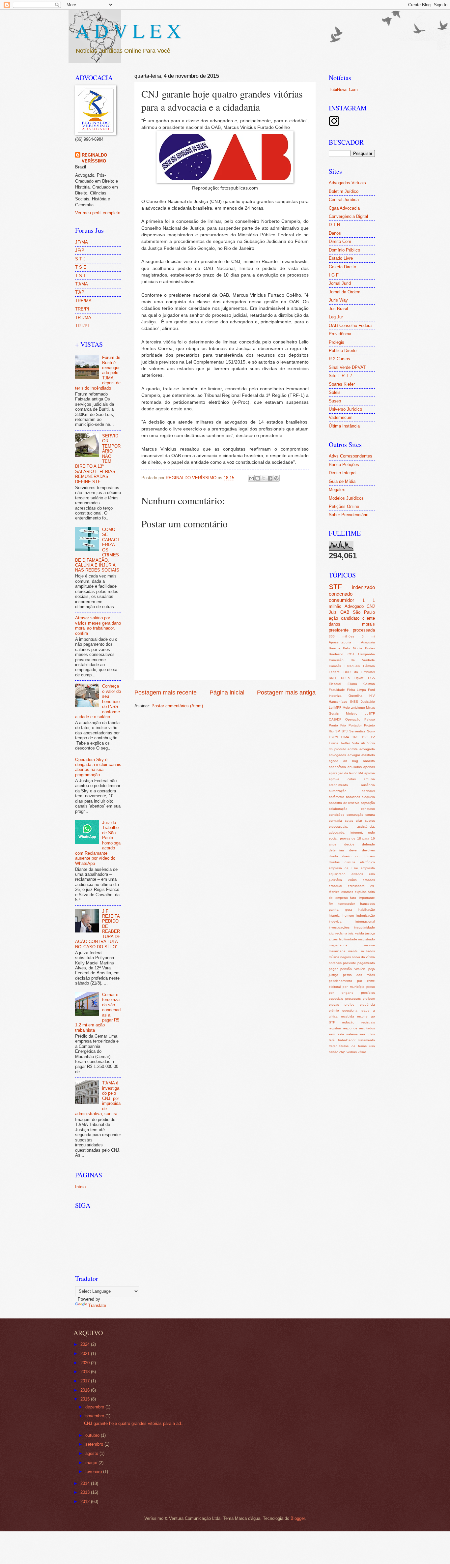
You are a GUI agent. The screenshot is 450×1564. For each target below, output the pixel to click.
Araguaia (368, 642)
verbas (352, 1052)
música (334, 957)
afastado (368, 755)
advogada (367, 749)
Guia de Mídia (342, 481)
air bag (350, 761)
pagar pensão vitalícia (347, 969)
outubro (93, 1435)
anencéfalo (337, 767)
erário (352, 880)
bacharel (368, 791)
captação (368, 803)
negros (345, 957)
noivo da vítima (363, 957)
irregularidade (364, 927)
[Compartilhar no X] (264, 478)
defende (368, 844)
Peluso (369, 719)
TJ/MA (81, 283)
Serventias (357, 731)
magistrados (338, 945)
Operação (352, 719)
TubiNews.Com (343, 89)
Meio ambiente (354, 707)
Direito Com (340, 241)
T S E (80, 267)
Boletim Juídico (343, 191)
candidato (350, 618)
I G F (334, 275)
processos (353, 998)
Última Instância (344, 426)
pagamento (366, 963)
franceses (367, 903)
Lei (331, 707)
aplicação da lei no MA (346, 773)
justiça (370, 933)
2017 (85, 1380)
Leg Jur (336, 316)
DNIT (332, 678)
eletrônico (367, 862)
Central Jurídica (344, 199)
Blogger (298, 1518)
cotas (349, 820)
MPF (337, 707)
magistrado (366, 939)
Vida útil (358, 743)
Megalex (337, 489)
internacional (365, 921)
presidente (339, 630)
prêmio (334, 1010)
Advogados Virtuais (347, 182)
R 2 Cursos (339, 358)
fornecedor (346, 903)
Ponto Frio (337, 725)
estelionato (356, 886)
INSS (354, 701)
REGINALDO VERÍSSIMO (94, 158)
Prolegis (336, 342)
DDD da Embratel (359, 672)
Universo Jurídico (345, 409)
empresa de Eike (343, 868)
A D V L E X (128, 30)
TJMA (345, 737)
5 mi (368, 636)
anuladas (355, 767)
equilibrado (337, 874)
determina (336, 850)
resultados (367, 1028)
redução (348, 1022)
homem (348, 915)
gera (348, 909)
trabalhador (346, 1040)
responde (350, 1028)
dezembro (95, 1406)
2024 (85, 1344)
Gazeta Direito (342, 266)
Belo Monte (352, 648)
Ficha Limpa (356, 690)
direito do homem (358, 856)
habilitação (366, 909)
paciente (349, 963)
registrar (335, 1028)
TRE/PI (82, 309)
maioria (369, 945)
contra (370, 814)
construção (355, 814)
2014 (85, 1483)
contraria (335, 820)
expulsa (361, 892)
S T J (80, 258)
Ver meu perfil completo (97, 212)
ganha (334, 909)
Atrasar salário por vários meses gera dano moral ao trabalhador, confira (98, 625)
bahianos (353, 797)
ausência (368, 785)
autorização (338, 791)
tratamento (366, 1040)
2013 (85, 1492)
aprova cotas (342, 779)
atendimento (338, 785)
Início (80, 1186)
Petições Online (344, 506)
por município (353, 987)
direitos (334, 862)
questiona (349, 1010)
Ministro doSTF (360, 713)
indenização (365, 915)
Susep (335, 400)
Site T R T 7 (340, 375)
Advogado (354, 606)
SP (337, 731)
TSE (364, 737)
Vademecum (340, 417)
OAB (345, 612)
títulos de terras (353, 1046)
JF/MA (81, 242)
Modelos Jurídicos (346, 498)
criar (359, 820)
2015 (85, 1399)
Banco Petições (344, 464)
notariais (335, 963)
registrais (368, 1022)
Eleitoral (335, 684)
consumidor (341, 600)
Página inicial (227, 692)
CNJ (371, 606)
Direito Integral (342, 472)
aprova (369, 773)
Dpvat (358, 678)
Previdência (340, 333)
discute (350, 862)
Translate (97, 1305)
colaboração (338, 809)
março (91, 1462)
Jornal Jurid (340, 283)
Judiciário (368, 701)
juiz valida (356, 933)
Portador (355, 725)
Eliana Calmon (361, 684)
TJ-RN (333, 737)
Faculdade (337, 690)
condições (336, 814)
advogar (354, 755)
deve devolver (362, 850)
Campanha (366, 654)
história (334, 915)
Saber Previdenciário (348, 514)
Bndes (370, 648)
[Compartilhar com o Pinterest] (276, 478)
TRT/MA (83, 317)
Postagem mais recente (165, 692)
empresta (368, 868)
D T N (334, 224)
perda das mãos (359, 975)
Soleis (335, 392)
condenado (340, 594)
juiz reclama (338, 933)
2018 (85, 1371)
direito (333, 856)
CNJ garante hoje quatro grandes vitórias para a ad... (134, 1423)
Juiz (333, 612)
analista (369, 761)
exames (347, 892)
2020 (85, 1362)
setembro (94, 1444)
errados (357, 874)
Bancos (334, 648)
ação (333, 618)
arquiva (369, 779)
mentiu (353, 951)
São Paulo (364, 612)
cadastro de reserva (344, 803)
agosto (92, 1453)
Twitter (345, 743)
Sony (371, 731)
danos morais (352, 624)
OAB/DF (335, 719)
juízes (333, 939)
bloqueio (368, 797)
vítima (362, 1052)
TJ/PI (80, 292)
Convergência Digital (348, 216)
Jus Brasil (338, 308)
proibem (369, 998)
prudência (367, 1004)
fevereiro (94, 1471)
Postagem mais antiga (286, 692)
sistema (352, 1034)
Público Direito (342, 350)
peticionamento (340, 981)
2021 (85, 1353)
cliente (368, 618)
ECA (371, 678)
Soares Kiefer (342, 384)
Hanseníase (338, 701)
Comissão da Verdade (352, 660)
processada (364, 630)
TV (373, 737)
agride (333, 761)
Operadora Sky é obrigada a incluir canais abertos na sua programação (98, 767)
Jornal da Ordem (344, 291)
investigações (339, 927)
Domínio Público (344, 250)
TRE (355, 737)
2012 (85, 1501)
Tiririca (333, 743)
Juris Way (338, 300)
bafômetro (336, 797)
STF (335, 586)
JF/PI (80, 250)
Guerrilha (355, 695)
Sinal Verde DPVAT (347, 367)
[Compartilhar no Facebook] (270, 478)
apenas (369, 767)
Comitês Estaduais (344, 666)
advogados (337, 755)
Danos (335, 233)
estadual (335, 886)
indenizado (363, 587)
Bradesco (336, 654)
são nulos (367, 1034)
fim (331, 903)
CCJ (351, 654)
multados (368, 951)
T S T (80, 275)
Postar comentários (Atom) (177, 705)
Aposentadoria (340, 642)
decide (349, 844)
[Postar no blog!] (257, 478)
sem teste (336, 1034)
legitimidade (348, 939)
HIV (372, 695)
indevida (335, 921)
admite (353, 749)
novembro (95, 1415)
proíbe (349, 1004)
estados (369, 880)
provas (334, 1004)
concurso (368, 809)
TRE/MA (83, 300)
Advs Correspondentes (350, 456)
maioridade (337, 951)
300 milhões (341, 636)
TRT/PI (82, 325)
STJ (345, 731)
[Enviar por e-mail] (251, 478)
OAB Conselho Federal (351, 325)
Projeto (369, 725)
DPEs (345, 678)
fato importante (362, 898)
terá (332, 1040)
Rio (331, 731)
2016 (85, 1390)
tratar (333, 1046)
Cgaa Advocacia (344, 208)
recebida (347, 1016)
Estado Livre (341, 258)
